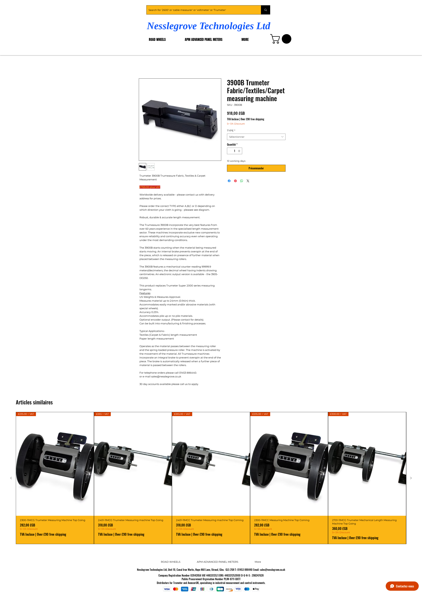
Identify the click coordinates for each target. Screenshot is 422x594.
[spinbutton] (234, 151)
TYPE (231, 131)
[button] (282, 39)
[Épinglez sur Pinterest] (235, 181)
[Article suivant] (411, 479)
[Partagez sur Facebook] (229, 181)
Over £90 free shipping (252, 119)
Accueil (143, 67)
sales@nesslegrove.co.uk (272, 570)
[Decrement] (229, 151)
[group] (211, 478)
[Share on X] (248, 181)
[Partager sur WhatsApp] (242, 181)
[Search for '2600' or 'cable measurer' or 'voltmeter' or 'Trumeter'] (265, 9)
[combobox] (256, 137)
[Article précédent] (11, 479)
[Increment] (239, 151)
